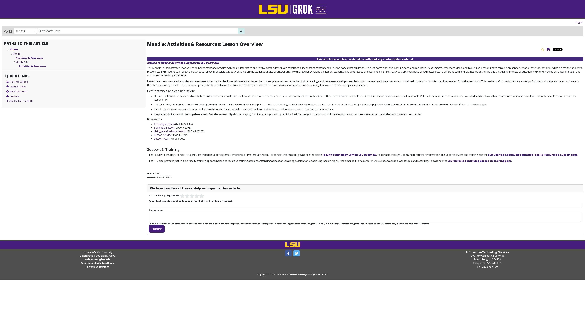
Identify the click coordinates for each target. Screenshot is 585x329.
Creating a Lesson (164, 124)
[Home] (6, 31)
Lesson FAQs (161, 138)
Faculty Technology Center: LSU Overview (349, 154)
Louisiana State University (291, 274)
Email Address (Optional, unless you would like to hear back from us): (190, 200)
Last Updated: (152, 177)
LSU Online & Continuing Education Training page (479, 161)
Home (14, 49)
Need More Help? (18, 91)
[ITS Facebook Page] (288, 253)
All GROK (20, 30)
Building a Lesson (164, 127)
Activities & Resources (29, 57)
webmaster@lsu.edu (97, 259)
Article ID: (151, 173)
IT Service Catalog (18, 81)
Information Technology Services (487, 252)
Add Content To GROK (20, 100)
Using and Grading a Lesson (170, 131)
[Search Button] (241, 31)
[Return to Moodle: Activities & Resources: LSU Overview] (183, 62)
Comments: (156, 210)
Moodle (16, 53)
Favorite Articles (17, 86)
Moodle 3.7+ (22, 62)
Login (578, 22)
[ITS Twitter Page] (296, 253)
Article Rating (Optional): (164, 195)
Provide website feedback (97, 263)
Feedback (14, 96)
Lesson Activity (162, 135)
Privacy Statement (97, 266)
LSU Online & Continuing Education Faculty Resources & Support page (532, 154)
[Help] (10, 31)
